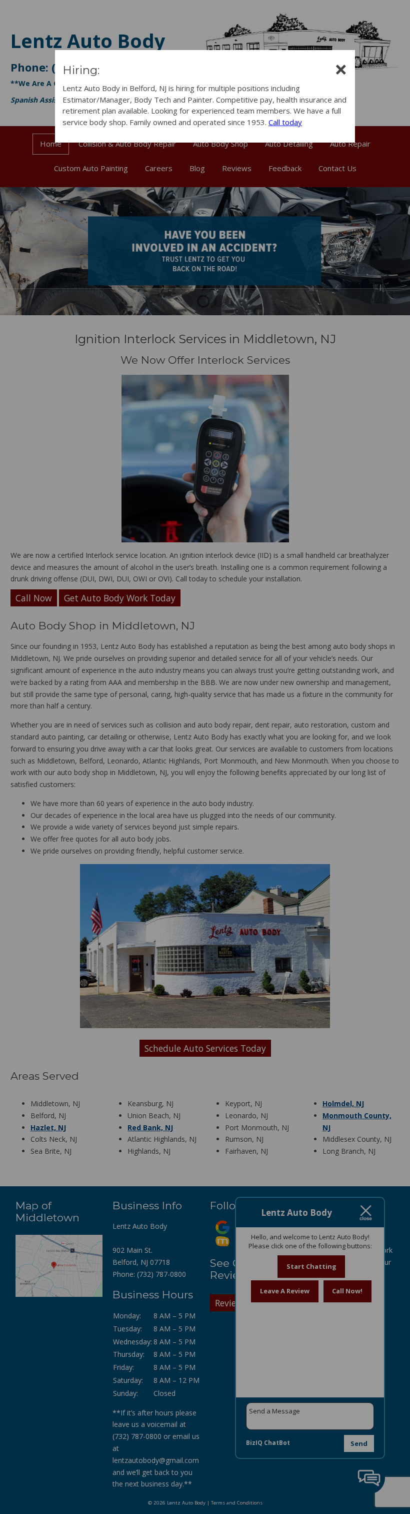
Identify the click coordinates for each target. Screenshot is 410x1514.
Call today (285, 122)
